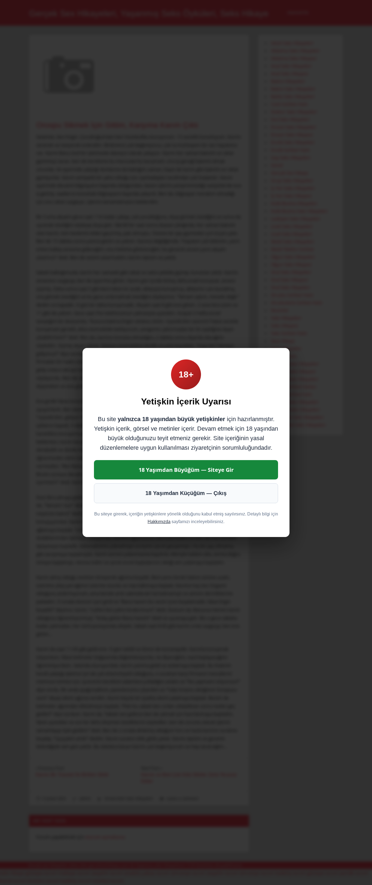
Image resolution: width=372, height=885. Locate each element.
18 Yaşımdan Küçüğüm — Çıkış (186, 493)
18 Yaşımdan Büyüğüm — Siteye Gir (186, 469)
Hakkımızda (159, 521)
